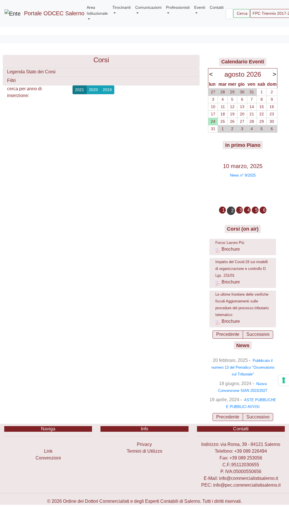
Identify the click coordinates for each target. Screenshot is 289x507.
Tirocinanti (121, 7)
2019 (107, 89)
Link (48, 451)
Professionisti (178, 7)
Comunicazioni (148, 7)
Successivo (258, 334)
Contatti (217, 7)
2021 (79, 89)
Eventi (199, 7)
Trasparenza (48, 444)
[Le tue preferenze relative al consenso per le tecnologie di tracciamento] (283, 380)
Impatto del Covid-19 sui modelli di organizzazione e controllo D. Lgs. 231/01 (241, 269)
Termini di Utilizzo (144, 451)
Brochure (231, 249)
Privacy (144, 444)
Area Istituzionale (97, 10)
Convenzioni (48, 458)
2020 (93, 89)
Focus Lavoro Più (229, 242)
